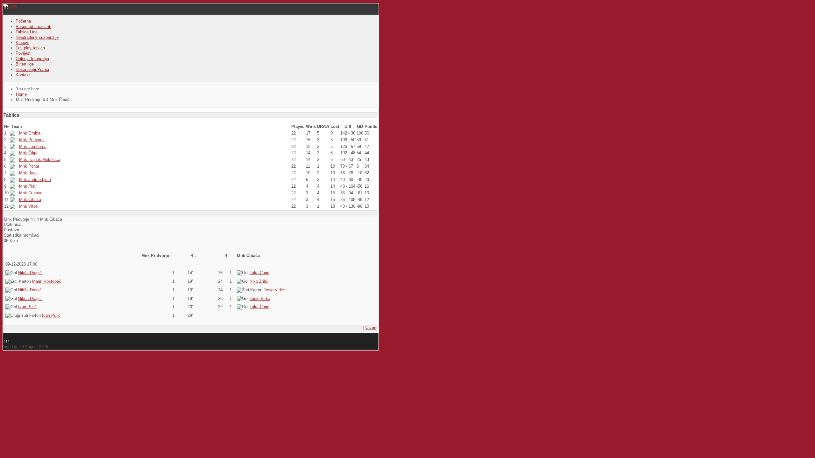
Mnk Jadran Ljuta (35, 179)
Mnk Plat (27, 186)
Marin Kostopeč (46, 281)
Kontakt (23, 75)
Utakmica (12, 224)
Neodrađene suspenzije (37, 37)
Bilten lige (25, 64)
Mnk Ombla (29, 133)
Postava (11, 229)
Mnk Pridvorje (32, 139)
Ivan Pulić (27, 306)
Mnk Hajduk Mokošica (39, 159)
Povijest (23, 53)
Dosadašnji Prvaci (32, 69)
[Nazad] (370, 327)
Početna (23, 21)
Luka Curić (259, 272)
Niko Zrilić (259, 281)
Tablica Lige (27, 32)
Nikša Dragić (30, 272)
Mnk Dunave (30, 193)
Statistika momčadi (21, 235)
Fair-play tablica (30, 47)
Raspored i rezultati (33, 26)
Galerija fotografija (32, 58)
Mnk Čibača (30, 199)
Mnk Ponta (29, 166)
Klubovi (22, 42)
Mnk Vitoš (28, 206)
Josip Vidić (274, 290)
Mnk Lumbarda (32, 146)
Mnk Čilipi (28, 152)
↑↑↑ (6, 341)
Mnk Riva (28, 172)
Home (21, 94)
